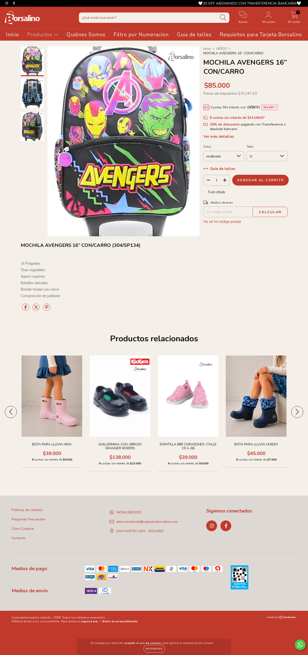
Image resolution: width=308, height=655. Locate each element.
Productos (40, 34)
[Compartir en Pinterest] (46, 309)
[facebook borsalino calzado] (14, 3)
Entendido (154, 648)
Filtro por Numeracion (141, 34)
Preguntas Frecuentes (28, 519)
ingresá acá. (89, 621)
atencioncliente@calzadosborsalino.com (147, 521)
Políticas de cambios (27, 510)
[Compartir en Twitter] (36, 309)
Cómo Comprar (23, 528)
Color (207, 147)
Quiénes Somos (86, 34)
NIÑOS (221, 48)
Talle (250, 147)
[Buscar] (223, 17)
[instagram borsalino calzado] (7, 3)
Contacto (19, 538)
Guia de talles (194, 34)
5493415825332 (128, 512)
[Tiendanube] (281, 618)
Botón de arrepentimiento (120, 621)
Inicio (12, 34)
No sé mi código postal (222, 221)
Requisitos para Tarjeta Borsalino (261, 34)
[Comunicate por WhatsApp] (300, 644)
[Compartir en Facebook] (26, 309)
